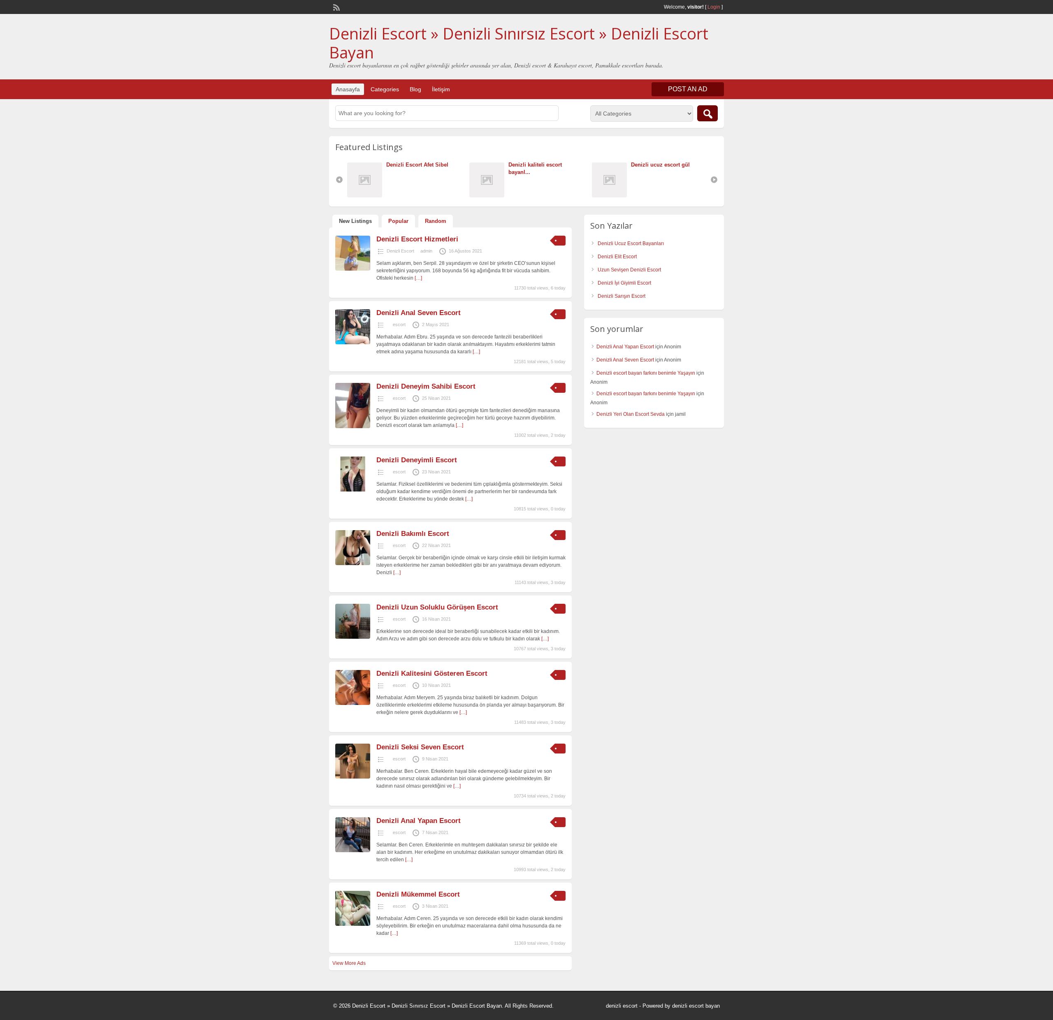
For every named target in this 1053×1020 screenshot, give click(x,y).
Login (713, 7)
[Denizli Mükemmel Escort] (352, 924)
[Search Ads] (707, 113)
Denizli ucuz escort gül (660, 165)
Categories (385, 89)
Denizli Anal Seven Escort (418, 313)
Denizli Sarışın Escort (621, 296)
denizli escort (622, 1006)
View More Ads (349, 963)
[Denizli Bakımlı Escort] (352, 563)
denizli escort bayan (696, 1006)
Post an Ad (687, 89)
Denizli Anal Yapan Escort (418, 821)
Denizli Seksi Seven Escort (420, 747)
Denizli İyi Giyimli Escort (624, 283)
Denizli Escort (400, 250)
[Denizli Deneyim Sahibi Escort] (352, 426)
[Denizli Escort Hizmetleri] (352, 269)
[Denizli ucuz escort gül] (611, 195)
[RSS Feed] (335, 6)
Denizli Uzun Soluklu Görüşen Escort (437, 607)
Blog (415, 89)
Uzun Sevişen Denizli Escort (629, 270)
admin (426, 250)
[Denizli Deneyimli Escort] (352, 490)
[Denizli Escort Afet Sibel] (366, 195)
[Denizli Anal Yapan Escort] (352, 850)
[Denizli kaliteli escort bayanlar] (488, 195)
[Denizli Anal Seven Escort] (352, 342)
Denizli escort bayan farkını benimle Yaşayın (645, 373)
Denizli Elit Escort (617, 257)
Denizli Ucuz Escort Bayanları (631, 243)
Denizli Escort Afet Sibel (417, 165)
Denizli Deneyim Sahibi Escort (425, 386)
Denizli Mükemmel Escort (418, 894)
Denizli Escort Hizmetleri (417, 239)
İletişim (441, 89)
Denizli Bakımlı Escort (413, 534)
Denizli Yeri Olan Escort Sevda (630, 414)
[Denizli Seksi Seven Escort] (352, 777)
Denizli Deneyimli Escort (416, 460)
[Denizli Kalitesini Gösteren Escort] (352, 703)
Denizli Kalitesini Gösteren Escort (431, 673)
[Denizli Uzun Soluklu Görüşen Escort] (352, 637)
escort (399, 324)
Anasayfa (348, 89)
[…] (418, 278)
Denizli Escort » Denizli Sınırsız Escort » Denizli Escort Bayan (518, 43)
